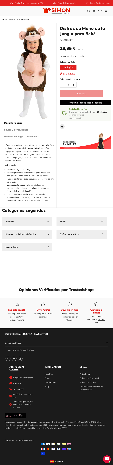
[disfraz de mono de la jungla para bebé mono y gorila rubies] (33, 71)
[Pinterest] (62, 126)
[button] (6, 11)
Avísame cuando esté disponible (85, 102)
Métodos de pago (13, 136)
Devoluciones (50, 382)
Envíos (47, 378)
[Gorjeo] (14, 359)
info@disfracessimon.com (23, 395)
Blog (47, 386)
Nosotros (49, 374)
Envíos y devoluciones (16, 129)
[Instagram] (20, 359)
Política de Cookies (88, 382)
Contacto (17, 383)
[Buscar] (88, 11)
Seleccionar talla (68, 62)
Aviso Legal (85, 374)
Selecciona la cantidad (70, 79)
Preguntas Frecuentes (23, 377)
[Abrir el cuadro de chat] (107, 459)
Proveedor (32, 136)
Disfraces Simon (27, 440)
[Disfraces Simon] (56, 11)
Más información (13, 122)
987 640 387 (18, 389)
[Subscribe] (107, 343)
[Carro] (105, 11)
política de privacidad (25, 350)
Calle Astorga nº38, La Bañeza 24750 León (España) (23, 404)
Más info (70, 320)
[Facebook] (8, 359)
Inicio (4, 19)
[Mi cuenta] (93, 11)
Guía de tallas (69, 74)
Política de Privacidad (89, 378)
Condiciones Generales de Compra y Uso (91, 388)
